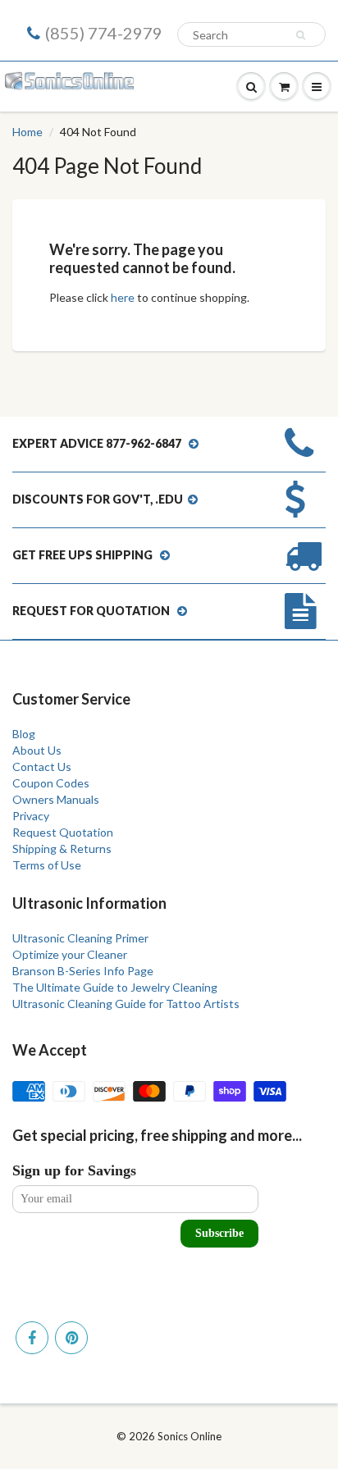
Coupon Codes (50, 783)
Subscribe (219, 1233)
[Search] (303, 35)
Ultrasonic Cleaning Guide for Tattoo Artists (126, 1004)
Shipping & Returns (62, 848)
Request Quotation (62, 832)
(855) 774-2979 (103, 33)
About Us (37, 750)
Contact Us (41, 766)
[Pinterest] (71, 1337)
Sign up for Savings (74, 1170)
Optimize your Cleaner (69, 954)
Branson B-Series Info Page (82, 971)
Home (27, 132)
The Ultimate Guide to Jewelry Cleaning (114, 987)
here (123, 297)
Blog (23, 734)
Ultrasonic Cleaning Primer (80, 938)
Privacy (30, 816)
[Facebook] (32, 1337)
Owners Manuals (55, 799)
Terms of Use (46, 865)
